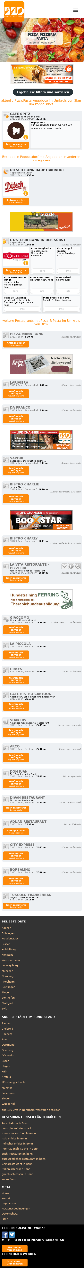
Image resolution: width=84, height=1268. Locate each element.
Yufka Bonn (9, 1179)
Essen (5, 1060)
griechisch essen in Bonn (17, 1174)
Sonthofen (8, 997)
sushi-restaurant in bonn (17, 1153)
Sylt (4, 1008)
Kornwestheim (11, 960)
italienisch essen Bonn (16, 1169)
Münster (7, 1087)
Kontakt (7, 1198)
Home (5, 1193)
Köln (4, 1071)
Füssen (6, 944)
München (7, 970)
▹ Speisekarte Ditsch (21, 172)
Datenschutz (10, 1213)
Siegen (6, 1098)
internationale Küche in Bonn (20, 1148)
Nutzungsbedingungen (16, 1208)
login (5, 1218)
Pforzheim (8, 981)
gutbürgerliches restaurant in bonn (24, 1158)
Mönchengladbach (13, 1082)
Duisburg (7, 1050)
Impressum (9, 1203)
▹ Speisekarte (17, 242)
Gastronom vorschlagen (14, 1248)
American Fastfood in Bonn (19, 1133)
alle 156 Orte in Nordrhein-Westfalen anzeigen (31, 1109)
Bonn (5, 1039)
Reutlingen (8, 986)
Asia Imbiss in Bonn (14, 1138)
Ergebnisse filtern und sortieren (43, 92)
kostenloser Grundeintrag (15, 1262)
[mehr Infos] (16, 130)
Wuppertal (8, 1103)
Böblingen (8, 933)
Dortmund (8, 1044)
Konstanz (7, 954)
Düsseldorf (8, 1055)
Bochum (7, 1034)
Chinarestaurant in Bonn (17, 1163)
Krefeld (6, 1076)
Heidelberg (9, 949)
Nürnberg (7, 976)
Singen (6, 992)
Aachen (6, 927)
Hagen (6, 1066)
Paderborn (8, 1093)
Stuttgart (7, 1003)
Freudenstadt (10, 938)
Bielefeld (7, 1028)
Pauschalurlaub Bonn (15, 1123)
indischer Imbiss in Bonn (17, 1143)
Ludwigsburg (10, 965)
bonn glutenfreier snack (17, 1128)
